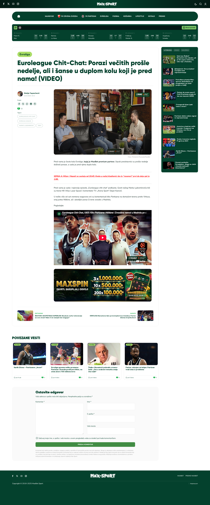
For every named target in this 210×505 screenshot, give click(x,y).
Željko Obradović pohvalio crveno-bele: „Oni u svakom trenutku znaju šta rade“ (103, 369)
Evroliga (25, 54)
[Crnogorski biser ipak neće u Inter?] (169, 108)
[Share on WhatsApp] (27, 104)
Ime (89, 402)
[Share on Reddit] (31, 104)
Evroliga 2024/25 (25, 121)
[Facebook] (3, 4)
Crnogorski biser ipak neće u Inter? (184, 105)
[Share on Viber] (35, 104)
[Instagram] (18, 4)
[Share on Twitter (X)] (23, 104)
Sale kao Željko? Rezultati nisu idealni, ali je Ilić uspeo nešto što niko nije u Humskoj (186, 58)
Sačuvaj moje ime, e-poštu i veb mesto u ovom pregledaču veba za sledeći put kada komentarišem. (77, 438)
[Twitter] (8, 4)
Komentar (40, 402)
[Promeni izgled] (195, 4)
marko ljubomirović (26, 125)
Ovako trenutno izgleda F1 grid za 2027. (186, 140)
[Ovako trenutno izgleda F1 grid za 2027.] (169, 142)
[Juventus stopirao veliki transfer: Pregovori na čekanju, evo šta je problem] (169, 130)
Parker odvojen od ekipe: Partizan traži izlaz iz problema (140, 368)
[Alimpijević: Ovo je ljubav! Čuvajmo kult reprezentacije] (168, 71)
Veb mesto (91, 426)
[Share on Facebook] (19, 104)
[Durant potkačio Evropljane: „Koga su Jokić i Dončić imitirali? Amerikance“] (168, 165)
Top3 (39, 125)
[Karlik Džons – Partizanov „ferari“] (29, 354)
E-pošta (90, 414)
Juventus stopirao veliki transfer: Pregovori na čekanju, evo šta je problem (186, 129)
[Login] (205, 4)
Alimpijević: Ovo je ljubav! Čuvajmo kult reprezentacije (184, 71)
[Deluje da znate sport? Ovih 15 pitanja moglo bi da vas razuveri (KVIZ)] (169, 96)
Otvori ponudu (190, 28)
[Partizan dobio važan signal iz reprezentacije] (168, 118)
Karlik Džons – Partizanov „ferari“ (28, 367)
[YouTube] (13, 4)
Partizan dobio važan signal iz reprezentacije (185, 117)
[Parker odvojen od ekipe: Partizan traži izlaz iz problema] (141, 354)
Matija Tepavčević (31, 93)
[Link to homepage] (107, 4)
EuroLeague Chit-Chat (27, 116)
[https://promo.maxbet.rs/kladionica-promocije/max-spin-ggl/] (103, 285)
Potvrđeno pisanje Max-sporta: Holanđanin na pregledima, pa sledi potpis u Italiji (185, 82)
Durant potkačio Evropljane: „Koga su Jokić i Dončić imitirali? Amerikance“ (185, 165)
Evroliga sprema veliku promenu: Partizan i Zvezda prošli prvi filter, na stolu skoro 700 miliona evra (66, 369)
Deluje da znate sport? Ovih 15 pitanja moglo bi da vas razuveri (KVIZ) (186, 94)
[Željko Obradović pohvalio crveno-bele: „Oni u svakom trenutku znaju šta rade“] (104, 354)
